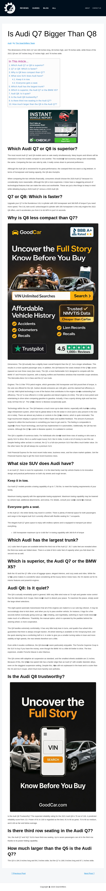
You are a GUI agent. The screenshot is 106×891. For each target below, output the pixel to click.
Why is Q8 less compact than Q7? (28, 72)
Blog (46, 8)
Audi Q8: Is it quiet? (21, 93)
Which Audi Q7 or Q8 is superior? (27, 65)
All (54, 8)
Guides (35, 8)
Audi (9, 43)
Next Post (89, 873)
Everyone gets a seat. (27, 83)
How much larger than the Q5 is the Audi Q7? (34, 104)
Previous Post (18, 873)
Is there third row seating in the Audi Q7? (31, 100)
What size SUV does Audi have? (27, 76)
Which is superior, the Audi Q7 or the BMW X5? (34, 90)
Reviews (24, 8)
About (87, 8)
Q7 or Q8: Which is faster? (24, 69)
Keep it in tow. (23, 79)
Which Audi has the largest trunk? (27, 86)
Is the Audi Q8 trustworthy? (24, 97)
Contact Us (96, 8)
